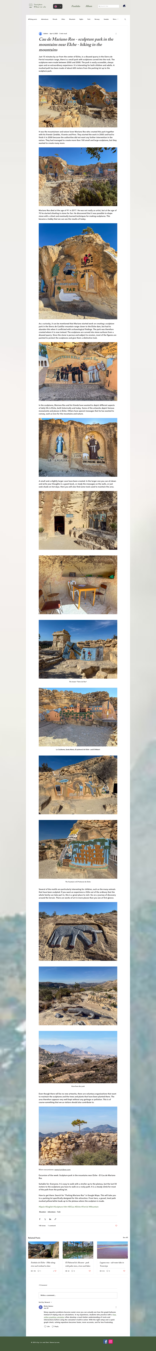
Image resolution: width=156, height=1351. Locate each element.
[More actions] (116, 33)
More (114, 19)
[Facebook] (105, 1341)
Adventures (44, 19)
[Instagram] (111, 1341)
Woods (55, 19)
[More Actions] (116, 1307)
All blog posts (32, 19)
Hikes (63, 19)
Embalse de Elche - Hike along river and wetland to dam (43, 1264)
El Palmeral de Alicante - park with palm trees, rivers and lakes (77, 1264)
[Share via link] (55, 1219)
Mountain (72, 19)
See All (125, 1237)
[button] (125, 19)
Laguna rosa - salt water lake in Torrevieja (112, 1264)
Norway (97, 19)
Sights (81, 19)
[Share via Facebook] (40, 1219)
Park (88, 19)
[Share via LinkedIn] (50, 1219)
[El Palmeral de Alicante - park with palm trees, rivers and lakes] (78, 1250)
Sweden (106, 19)
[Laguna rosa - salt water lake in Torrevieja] (112, 1250)
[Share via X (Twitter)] (45, 1219)
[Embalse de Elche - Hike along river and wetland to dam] (43, 1250)
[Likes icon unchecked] (45, 1326)
